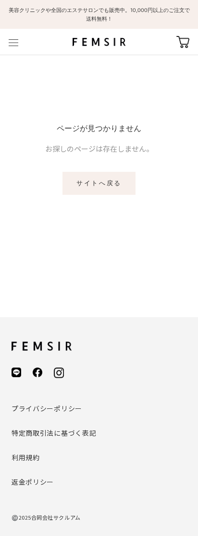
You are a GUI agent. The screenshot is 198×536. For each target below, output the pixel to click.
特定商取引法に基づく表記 (54, 433)
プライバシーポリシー (47, 408)
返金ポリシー (33, 482)
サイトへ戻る (99, 183)
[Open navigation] (13, 42)
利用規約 (26, 457)
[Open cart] (182, 42)
